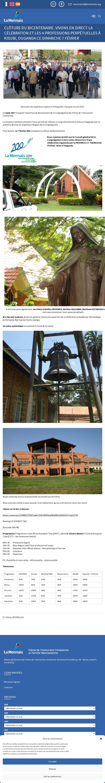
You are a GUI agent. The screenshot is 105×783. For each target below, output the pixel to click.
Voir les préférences (52, 776)
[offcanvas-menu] (93, 16)
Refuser (52, 769)
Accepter (53, 761)
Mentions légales (12, 681)
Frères (8, 617)
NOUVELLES (18, 617)
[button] (101, 738)
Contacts (8, 687)
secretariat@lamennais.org (87, 4)
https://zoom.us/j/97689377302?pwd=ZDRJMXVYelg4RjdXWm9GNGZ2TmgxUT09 (40, 515)
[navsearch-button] (99, 16)
